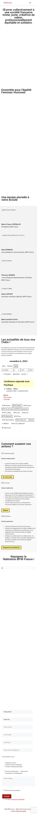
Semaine (10, 366)
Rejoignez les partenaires (11, 547)
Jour (15, 366)
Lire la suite (7, 399)
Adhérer (5, 510)
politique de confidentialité (17, 799)
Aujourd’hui (16, 374)
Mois (3, 366)
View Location (7, 397)
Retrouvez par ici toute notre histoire (15, 141)
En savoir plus (7, 477)
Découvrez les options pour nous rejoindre (17, 188)
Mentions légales (21, 811)
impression (6, 428)
